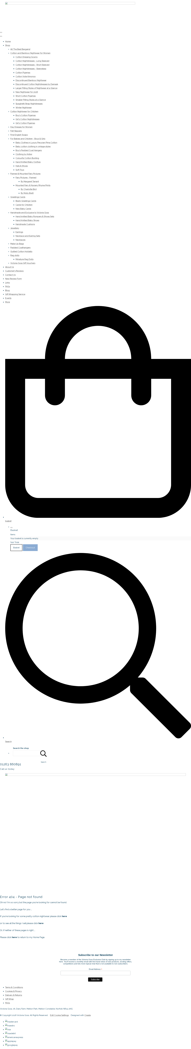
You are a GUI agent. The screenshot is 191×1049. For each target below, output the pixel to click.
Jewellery (14, 228)
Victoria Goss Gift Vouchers (22, 263)
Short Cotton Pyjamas (26, 96)
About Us (9, 267)
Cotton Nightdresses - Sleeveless (31, 69)
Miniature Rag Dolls (24, 259)
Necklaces (20, 240)
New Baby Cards (23, 209)
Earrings (19, 232)
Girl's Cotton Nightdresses (27, 119)
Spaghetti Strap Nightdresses (29, 104)
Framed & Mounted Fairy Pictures (25, 174)
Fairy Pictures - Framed (26, 177)
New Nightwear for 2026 (27, 92)
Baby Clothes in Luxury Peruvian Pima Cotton (36, 142)
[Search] (43, 753)
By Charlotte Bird (29, 189)
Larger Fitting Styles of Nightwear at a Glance (36, 88)
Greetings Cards (17, 197)
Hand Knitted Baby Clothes (28, 162)
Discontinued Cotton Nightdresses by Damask (37, 84)
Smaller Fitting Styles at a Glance (31, 100)
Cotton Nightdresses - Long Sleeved (32, 61)
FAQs (7, 286)
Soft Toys (20, 170)
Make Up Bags (17, 244)
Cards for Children (24, 205)
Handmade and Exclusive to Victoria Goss (29, 212)
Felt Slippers (16, 131)
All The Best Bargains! (20, 49)
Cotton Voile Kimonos (25, 76)
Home (8, 41)
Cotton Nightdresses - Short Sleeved (32, 65)
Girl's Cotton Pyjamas (25, 123)
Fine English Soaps (19, 135)
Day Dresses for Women (21, 127)
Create (87, 1015)
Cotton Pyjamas (23, 72)
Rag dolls (14, 255)
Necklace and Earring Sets (28, 236)
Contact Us (10, 275)
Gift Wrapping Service (15, 294)
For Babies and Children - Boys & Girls (27, 139)
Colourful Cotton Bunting (27, 158)
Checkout (30, 547)
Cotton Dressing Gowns (26, 57)
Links (7, 282)
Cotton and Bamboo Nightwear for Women (30, 53)
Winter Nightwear (24, 107)
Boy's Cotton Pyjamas (26, 115)
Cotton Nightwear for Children (24, 111)
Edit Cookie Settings (59, 1015)
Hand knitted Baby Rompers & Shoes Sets (35, 216)
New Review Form (13, 279)
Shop (7, 45)
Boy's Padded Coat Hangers (29, 150)
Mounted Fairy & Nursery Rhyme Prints (33, 185)
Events (8, 298)
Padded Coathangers (20, 247)
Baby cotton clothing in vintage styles (33, 146)
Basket (16, 547)
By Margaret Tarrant (30, 181)
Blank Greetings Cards (26, 201)
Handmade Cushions (25, 224)
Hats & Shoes (22, 166)
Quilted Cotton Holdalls (21, 251)
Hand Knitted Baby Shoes (27, 220)
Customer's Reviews (14, 271)
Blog (7, 290)
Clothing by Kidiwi (24, 154)
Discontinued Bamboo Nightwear (31, 80)
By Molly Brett (27, 193)
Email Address (95, 969)
